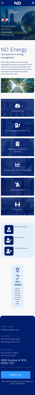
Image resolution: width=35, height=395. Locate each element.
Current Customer (20, 227)
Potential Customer (21, 248)
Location (5, 336)
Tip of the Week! (18, 280)
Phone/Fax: (6, 349)
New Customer (19, 237)
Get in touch (7, 326)
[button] (2, 3)
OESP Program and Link (14, 381)
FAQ (3, 381)
